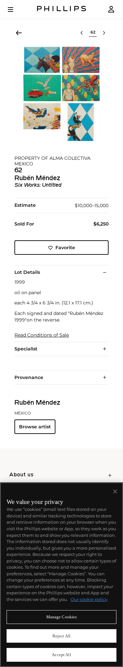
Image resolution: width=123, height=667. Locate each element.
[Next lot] (104, 32)
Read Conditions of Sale (41, 335)
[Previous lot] (81, 32)
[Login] (111, 9)
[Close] (115, 491)
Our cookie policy (89, 599)
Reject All (61, 635)
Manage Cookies (61, 616)
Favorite (65, 247)
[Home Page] (61, 9)
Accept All (61, 654)
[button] (61, 94)
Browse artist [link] (35, 427)
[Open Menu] (15, 9)
